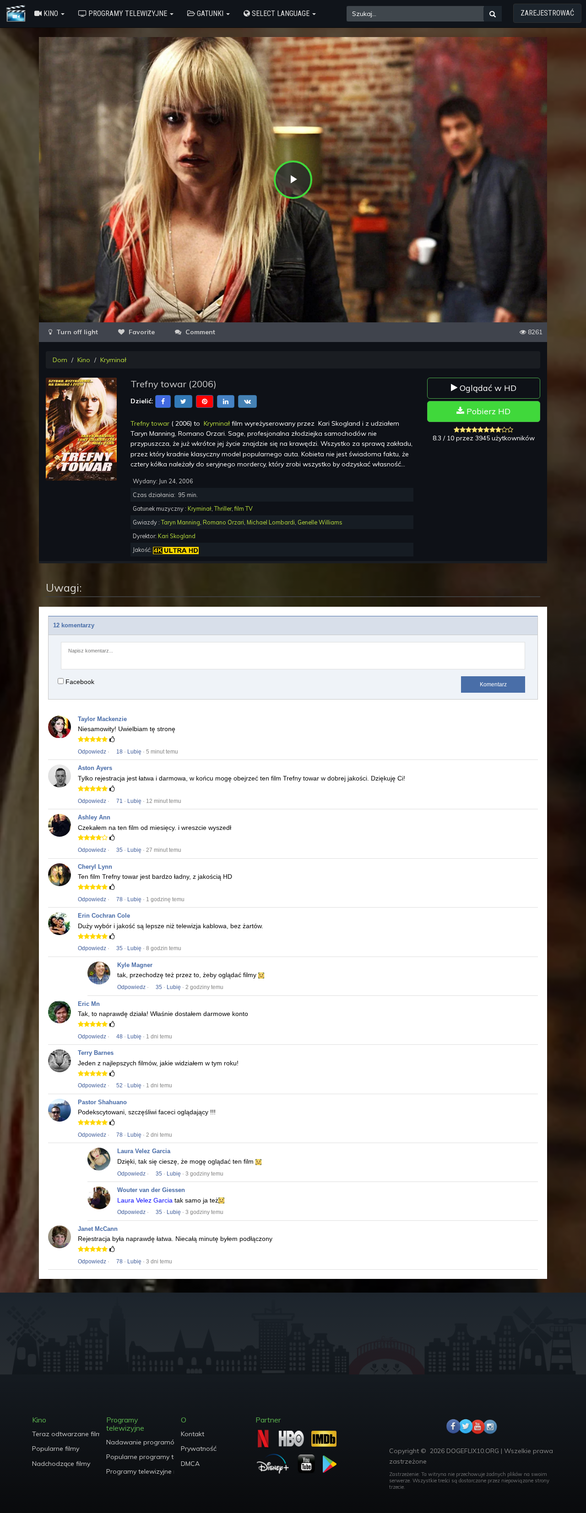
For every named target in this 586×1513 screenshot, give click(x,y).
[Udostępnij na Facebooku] (163, 401)
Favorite (141, 332)
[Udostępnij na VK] (247, 401)
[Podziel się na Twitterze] (183, 401)
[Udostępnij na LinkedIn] (225, 401)
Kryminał (113, 360)
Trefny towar (149, 423)
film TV (243, 508)
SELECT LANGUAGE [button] (280, 13)
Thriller (223, 508)
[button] (49, 13)
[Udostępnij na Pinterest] (204, 401)
